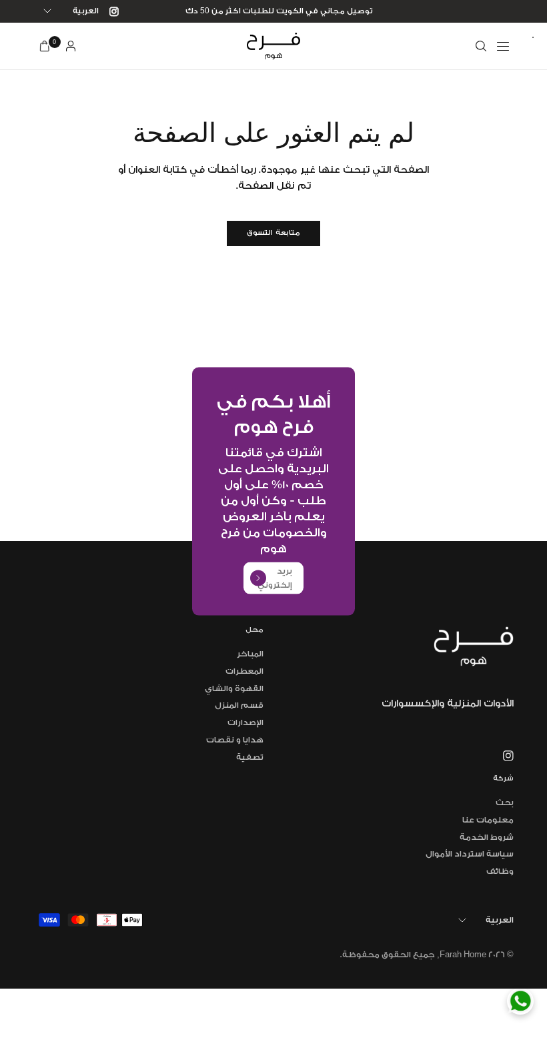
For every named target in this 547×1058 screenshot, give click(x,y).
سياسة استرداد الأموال (470, 854)
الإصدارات (245, 722)
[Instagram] (109, 11)
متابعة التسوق (273, 233)
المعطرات (244, 671)
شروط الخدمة (487, 837)
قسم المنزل (239, 705)
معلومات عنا (488, 820)
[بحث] (481, 46)
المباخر (250, 653)
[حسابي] (70, 46)
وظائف (500, 871)
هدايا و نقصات (234, 739)
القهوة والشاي (234, 688)
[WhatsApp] (520, 1001)
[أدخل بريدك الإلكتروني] (258, 578)
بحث (505, 802)
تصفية (249, 757)
